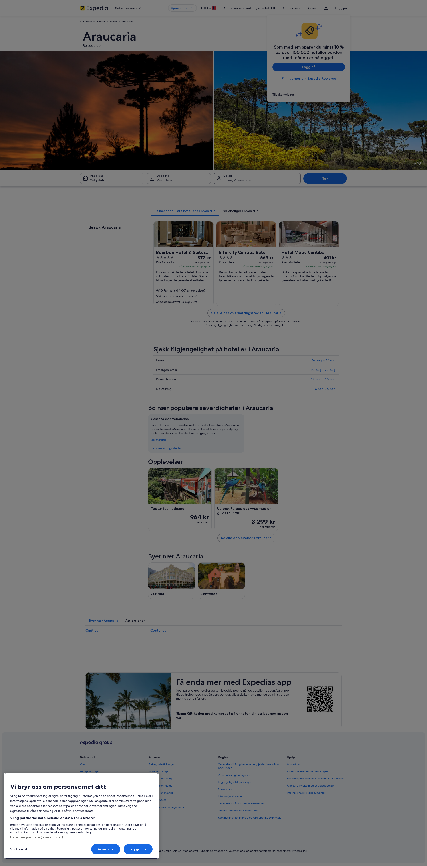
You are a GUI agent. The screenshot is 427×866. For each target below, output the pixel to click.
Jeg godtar (138, 849)
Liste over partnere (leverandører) (36, 837)
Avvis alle (106, 849)
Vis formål (18, 849)
